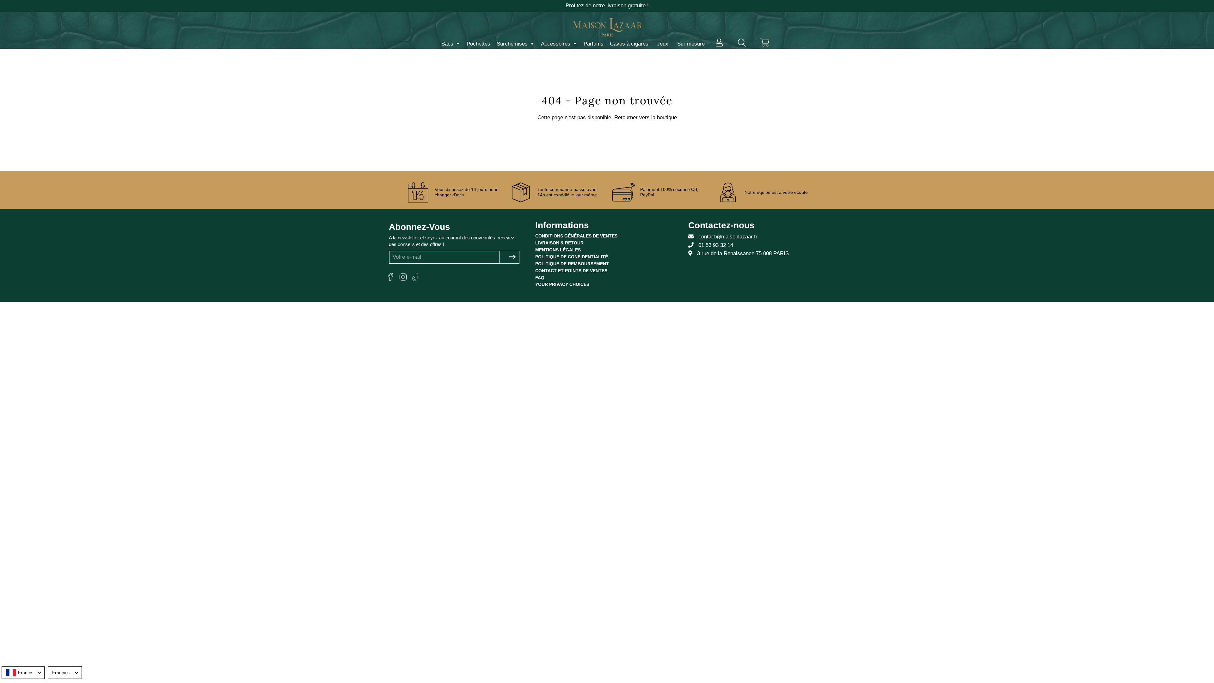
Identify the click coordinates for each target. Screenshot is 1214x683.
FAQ (539, 277)
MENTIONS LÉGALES (558, 249)
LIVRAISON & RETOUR (559, 242)
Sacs (448, 44)
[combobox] (23, 672)
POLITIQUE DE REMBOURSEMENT (572, 263)
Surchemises (513, 44)
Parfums (594, 44)
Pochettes (478, 44)
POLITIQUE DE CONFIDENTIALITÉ (571, 256)
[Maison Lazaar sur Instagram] (403, 277)
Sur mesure (691, 44)
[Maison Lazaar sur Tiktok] (415, 277)
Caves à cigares (629, 44)
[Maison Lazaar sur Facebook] (390, 277)
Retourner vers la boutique (645, 117)
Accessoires (556, 44)
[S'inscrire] (512, 257)
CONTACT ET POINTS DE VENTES (571, 270)
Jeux (662, 44)
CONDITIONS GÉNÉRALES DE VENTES (576, 235)
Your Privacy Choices (562, 284)
